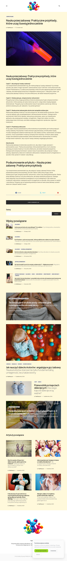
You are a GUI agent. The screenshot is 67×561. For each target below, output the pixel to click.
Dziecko (9, 364)
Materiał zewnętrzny (26, 249)
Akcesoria (11, 406)
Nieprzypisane (10, 16)
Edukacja (14, 364)
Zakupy (17, 406)
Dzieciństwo (39, 274)
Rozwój (20, 364)
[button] (6, 6)
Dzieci (33, 274)
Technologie (25, 298)
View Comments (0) (33, 202)
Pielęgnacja (17, 298)
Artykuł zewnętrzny (20, 261)
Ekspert (11, 298)
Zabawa (17, 275)
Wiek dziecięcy (55, 274)
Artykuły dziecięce (19, 274)
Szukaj (8, 209)
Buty (36, 381)
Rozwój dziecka (27, 364)
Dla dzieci (17, 224)
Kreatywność (47, 274)
